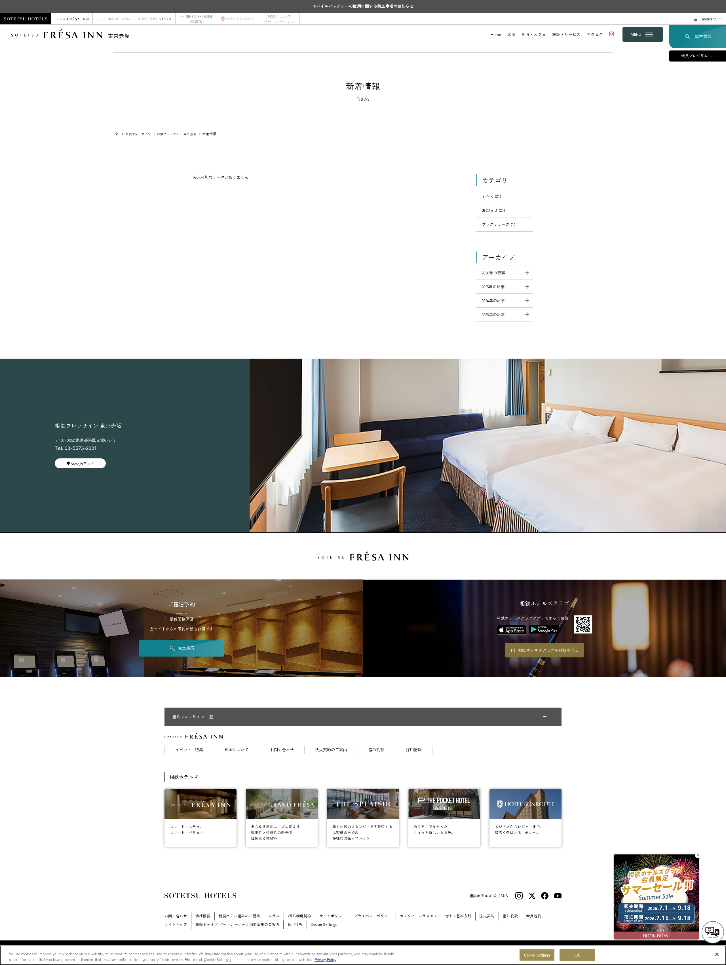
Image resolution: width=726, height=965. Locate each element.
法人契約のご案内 (331, 750)
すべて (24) (491, 196)
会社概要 (202, 916)
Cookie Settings (537, 955)
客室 (511, 34)
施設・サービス (566, 34)
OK (577, 955)
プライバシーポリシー (373, 916)
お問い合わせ (282, 750)
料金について (236, 750)
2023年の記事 (493, 314)
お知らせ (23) (493, 210)
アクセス (595, 34)
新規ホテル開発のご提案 (239, 916)
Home (496, 34)
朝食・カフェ (534, 34)
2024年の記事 (493, 300)
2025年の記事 (493, 286)
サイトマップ (175, 924)
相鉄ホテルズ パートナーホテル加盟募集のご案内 (237, 924)
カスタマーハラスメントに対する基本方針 (435, 916)
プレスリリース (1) (498, 224)
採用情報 (414, 750)
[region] (363, 955)
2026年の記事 (493, 273)
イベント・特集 (189, 750)
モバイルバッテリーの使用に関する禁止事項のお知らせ (363, 6)
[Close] (717, 954)
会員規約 (533, 916)
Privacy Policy (325, 959)
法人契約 (487, 916)
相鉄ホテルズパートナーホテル (279, 18)
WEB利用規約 (299, 916)
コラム (274, 916)
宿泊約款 (376, 750)
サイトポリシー (332, 916)
